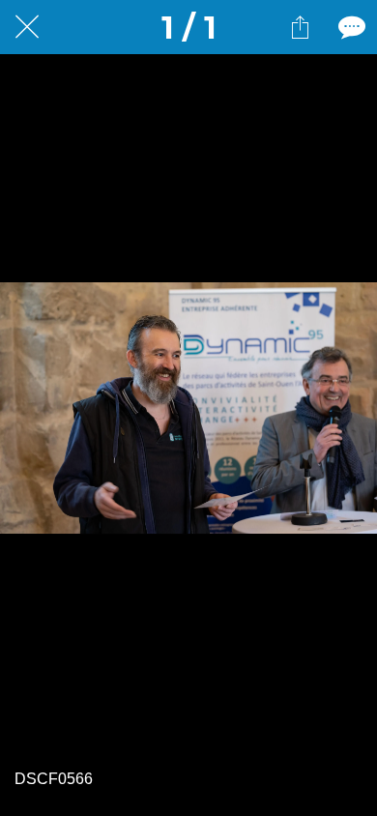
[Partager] (299, 27)
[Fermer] (27, 27)
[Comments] (350, 27)
